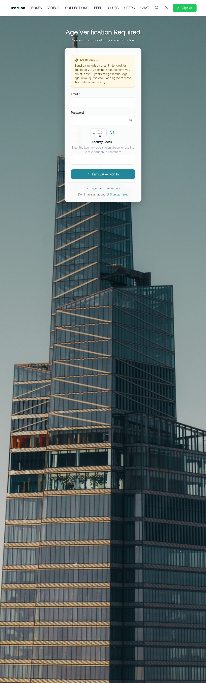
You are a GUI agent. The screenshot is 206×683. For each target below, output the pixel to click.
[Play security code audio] (111, 132)
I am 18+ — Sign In (105, 174)
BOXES (36, 8)
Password (77, 112)
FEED (98, 8)
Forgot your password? (105, 188)
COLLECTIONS (76, 8)
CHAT (144, 8)
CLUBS (113, 8)
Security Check (103, 142)
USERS (129, 8)
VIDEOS (53, 8)
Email (75, 94)
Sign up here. (119, 194)
